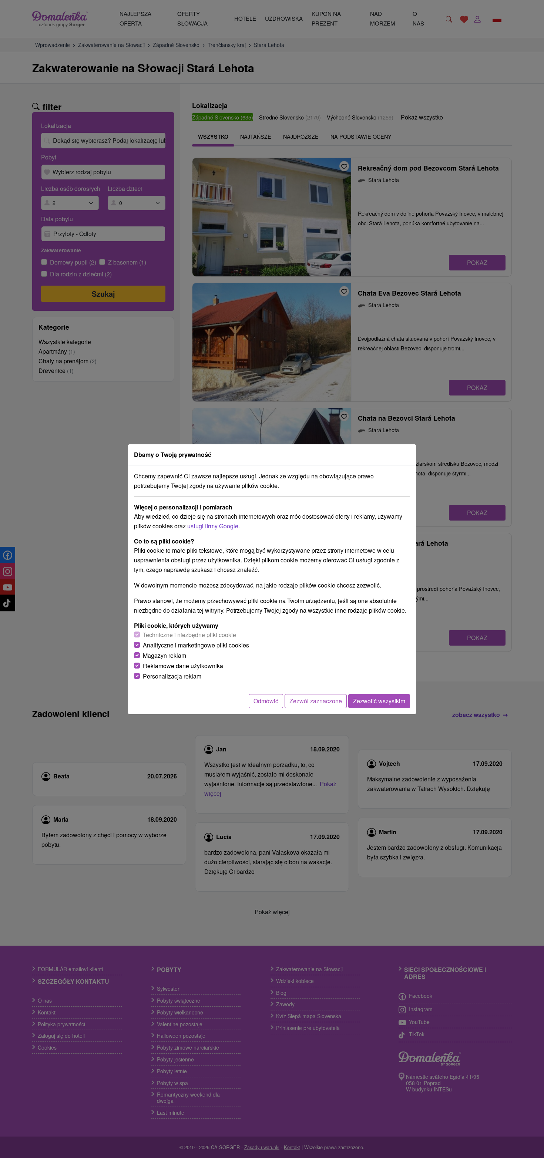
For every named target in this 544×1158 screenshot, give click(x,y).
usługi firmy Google (212, 526)
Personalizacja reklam (172, 676)
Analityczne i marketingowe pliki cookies (196, 645)
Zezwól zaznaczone (315, 701)
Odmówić (265, 701)
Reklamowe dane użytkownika (183, 666)
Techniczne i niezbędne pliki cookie (189, 634)
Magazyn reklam (164, 655)
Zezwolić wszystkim (379, 701)
